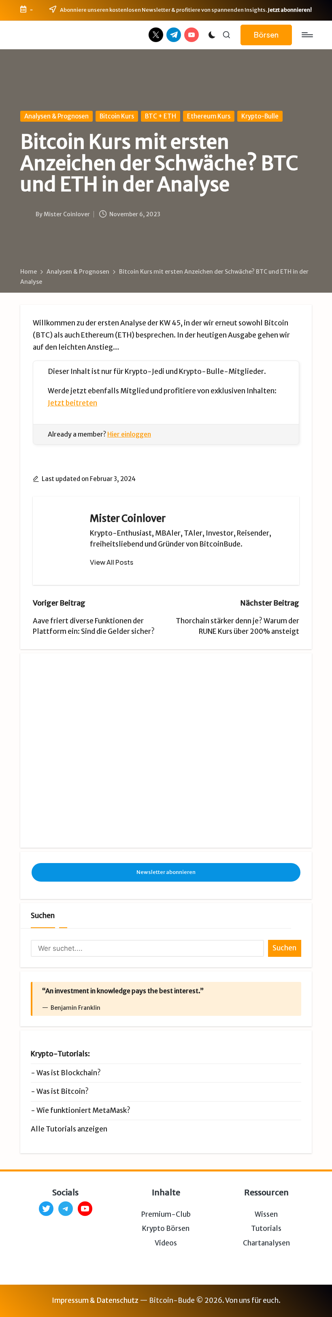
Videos (166, 1243)
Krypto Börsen (165, 1228)
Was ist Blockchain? (68, 1072)
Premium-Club (166, 1214)
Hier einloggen (129, 434)
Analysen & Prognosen (56, 116)
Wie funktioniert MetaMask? (83, 1110)
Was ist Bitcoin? (62, 1091)
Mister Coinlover (128, 518)
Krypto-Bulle (260, 116)
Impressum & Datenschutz (95, 1300)
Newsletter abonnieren (166, 872)
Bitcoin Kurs (117, 116)
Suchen (43, 915)
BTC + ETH (160, 116)
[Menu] (307, 35)
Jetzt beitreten (72, 403)
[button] (266, 35)
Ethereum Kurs (208, 116)
